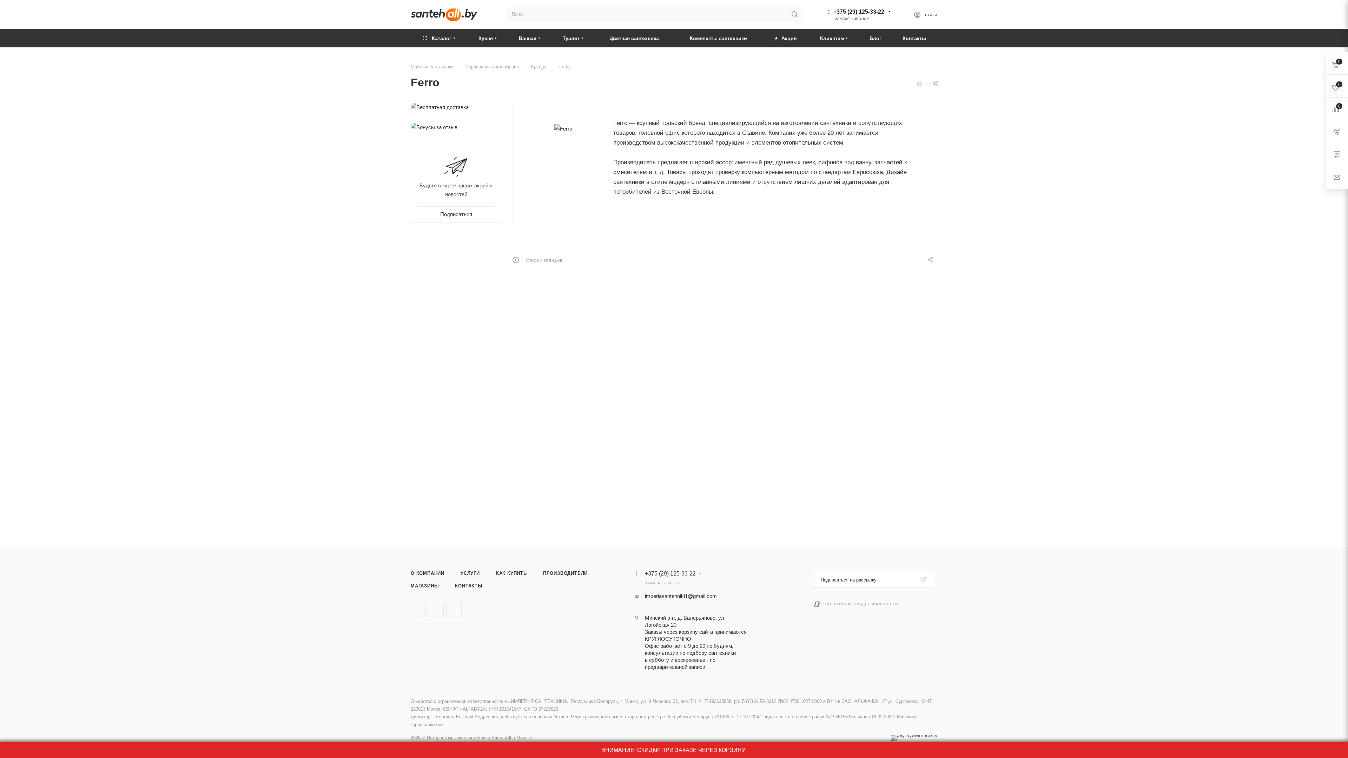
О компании (427, 573)
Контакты (468, 586)
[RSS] (919, 84)
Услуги (470, 573)
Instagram (454, 609)
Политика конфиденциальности (861, 604)
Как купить (511, 573)
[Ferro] (563, 129)
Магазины (425, 586)
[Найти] (794, 14)
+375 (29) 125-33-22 (858, 12)
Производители (565, 573)
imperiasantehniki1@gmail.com (681, 596)
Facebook (436, 609)
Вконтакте (418, 609)
